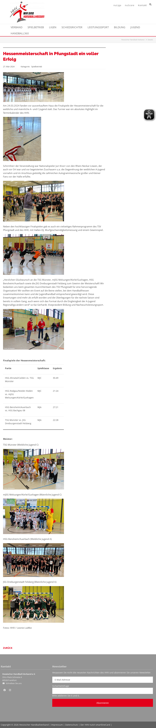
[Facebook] (4, 690)
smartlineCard (103, 724)
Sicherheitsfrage (60, 686)
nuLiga (117, 5)
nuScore (129, 5)
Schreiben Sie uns (14, 683)
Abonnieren (102, 702)
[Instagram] (10, 690)
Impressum (57, 724)
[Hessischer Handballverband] (27, 21)
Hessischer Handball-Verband (132, 39)
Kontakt (142, 5)
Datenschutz (71, 724)
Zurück (7, 647)
